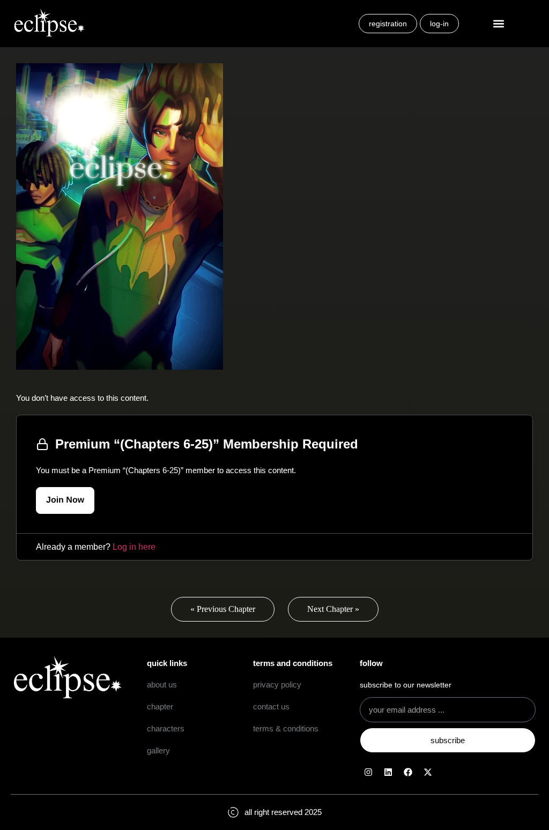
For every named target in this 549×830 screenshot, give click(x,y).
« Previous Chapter (222, 609)
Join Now (65, 500)
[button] (499, 24)
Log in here (134, 546)
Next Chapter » (333, 609)
